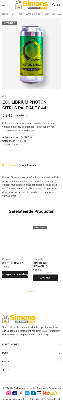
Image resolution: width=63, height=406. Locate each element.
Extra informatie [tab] (28, 165)
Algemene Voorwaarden (14, 399)
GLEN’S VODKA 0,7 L (13, 263)
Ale (20, 14)
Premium (6, 259)
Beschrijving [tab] (9, 165)
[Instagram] (9, 370)
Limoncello (38, 259)
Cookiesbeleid (53, 399)
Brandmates (55, 388)
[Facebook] (3, 370)
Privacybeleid (36, 399)
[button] (15, 274)
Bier (13, 14)
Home (5, 14)
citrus (16, 144)
